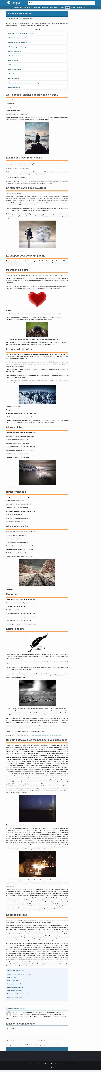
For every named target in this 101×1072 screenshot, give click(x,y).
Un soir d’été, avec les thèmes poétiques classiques (25, 83)
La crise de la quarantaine (14, 984)
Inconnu (11, 18)
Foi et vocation (11, 977)
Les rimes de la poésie (16, 56)
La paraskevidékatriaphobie (15, 987)
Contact (43, 1063)
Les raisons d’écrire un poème (18, 38)
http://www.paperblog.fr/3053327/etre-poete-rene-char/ (46, 735)
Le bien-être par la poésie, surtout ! (20, 42)
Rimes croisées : (14, 65)
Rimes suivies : (14, 60)
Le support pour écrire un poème (19, 47)
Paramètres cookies (71, 1063)
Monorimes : (13, 74)
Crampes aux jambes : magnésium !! (17, 993)
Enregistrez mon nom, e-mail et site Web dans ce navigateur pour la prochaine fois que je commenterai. (35, 1045)
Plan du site (38, 1063)
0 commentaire (29, 18)
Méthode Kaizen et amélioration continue (19, 974)
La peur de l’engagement (14, 997)
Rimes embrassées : (15, 69)
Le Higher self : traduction (14, 990)
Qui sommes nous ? (61, 1063)
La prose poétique (14, 87)
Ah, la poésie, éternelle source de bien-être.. (22, 33)
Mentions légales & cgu (51, 1063)
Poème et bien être (15, 51)
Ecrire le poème (14, 78)
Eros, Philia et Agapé (13, 980)
